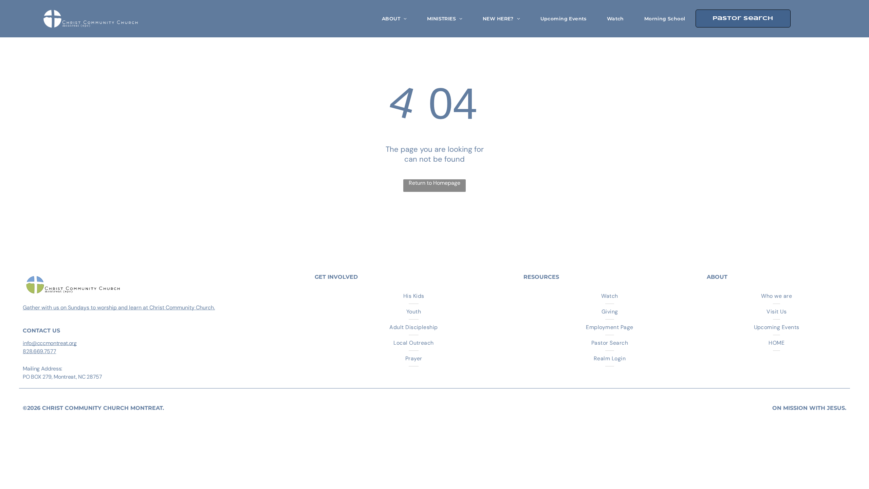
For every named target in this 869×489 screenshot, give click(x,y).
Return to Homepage (434, 182)
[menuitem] (394, 18)
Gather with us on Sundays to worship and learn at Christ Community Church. (119, 307)
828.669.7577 (39, 351)
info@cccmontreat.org (50, 343)
